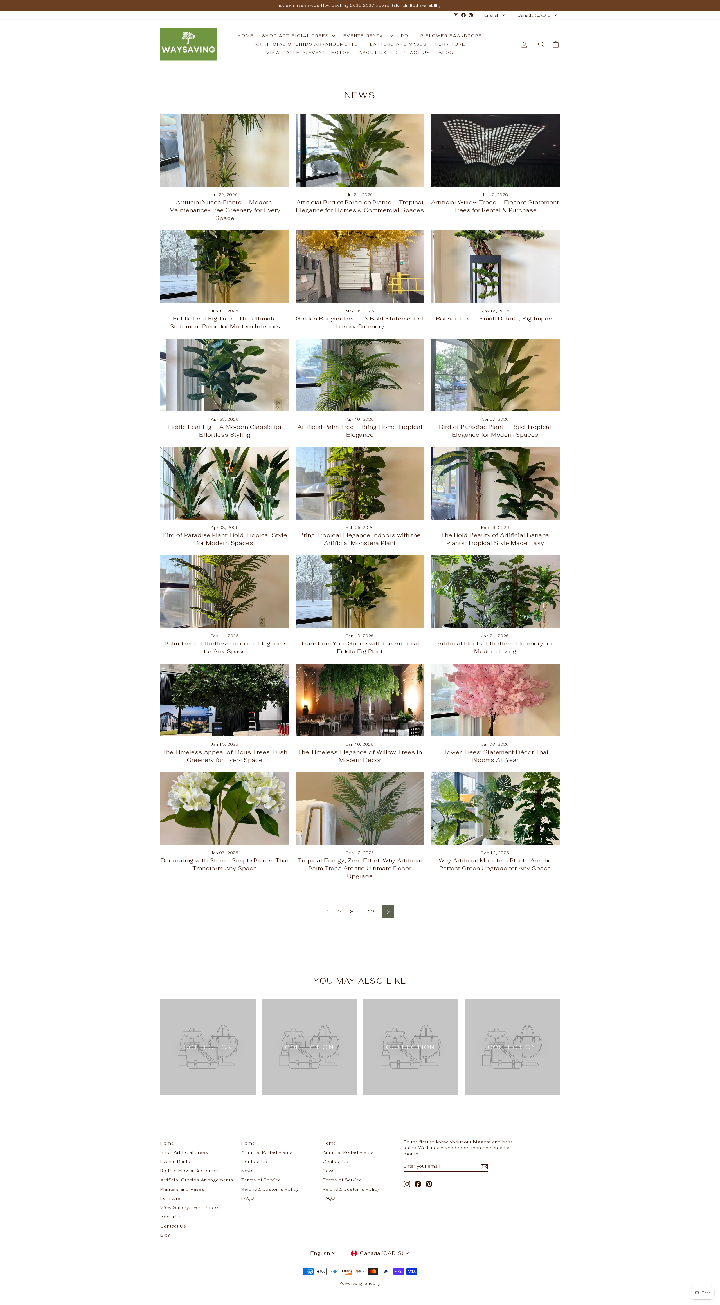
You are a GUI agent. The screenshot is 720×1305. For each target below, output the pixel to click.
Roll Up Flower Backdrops (441, 35)
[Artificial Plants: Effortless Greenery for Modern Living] (495, 591)
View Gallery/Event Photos (308, 52)
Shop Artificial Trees (296, 35)
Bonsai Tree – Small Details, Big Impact (495, 318)
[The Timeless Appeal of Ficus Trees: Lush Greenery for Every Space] (224, 700)
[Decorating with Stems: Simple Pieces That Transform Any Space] (224, 808)
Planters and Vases (397, 44)
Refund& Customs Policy (270, 1189)
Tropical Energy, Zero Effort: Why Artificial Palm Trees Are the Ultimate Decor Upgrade (360, 868)
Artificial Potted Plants (267, 1152)
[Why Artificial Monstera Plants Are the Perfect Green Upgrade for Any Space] (495, 808)
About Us (373, 52)
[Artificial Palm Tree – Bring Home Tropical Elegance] (360, 375)
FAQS (247, 1198)
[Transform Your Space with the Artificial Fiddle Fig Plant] (360, 591)
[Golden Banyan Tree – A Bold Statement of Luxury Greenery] (360, 266)
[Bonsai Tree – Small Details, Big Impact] (495, 266)
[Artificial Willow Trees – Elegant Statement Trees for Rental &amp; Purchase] (495, 150)
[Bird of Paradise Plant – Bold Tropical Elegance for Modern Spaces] (495, 375)
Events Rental (365, 35)
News (247, 1170)
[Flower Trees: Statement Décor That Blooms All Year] (495, 700)
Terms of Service (261, 1180)
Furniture (450, 44)
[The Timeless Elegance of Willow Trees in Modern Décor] (360, 700)
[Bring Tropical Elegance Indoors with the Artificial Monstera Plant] (360, 483)
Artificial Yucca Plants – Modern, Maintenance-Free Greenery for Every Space (225, 210)
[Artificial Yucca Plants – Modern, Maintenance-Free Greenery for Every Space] (224, 150)
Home (245, 35)
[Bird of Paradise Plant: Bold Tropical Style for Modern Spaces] (224, 483)
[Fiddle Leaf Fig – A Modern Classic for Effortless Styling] (224, 375)
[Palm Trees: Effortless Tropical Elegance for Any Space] (224, 591)
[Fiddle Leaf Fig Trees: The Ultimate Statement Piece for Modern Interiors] (224, 266)
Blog (446, 52)
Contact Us (412, 52)
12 (371, 911)
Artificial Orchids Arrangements (306, 44)
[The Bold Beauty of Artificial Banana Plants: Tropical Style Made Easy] (495, 483)
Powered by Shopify (359, 1283)
